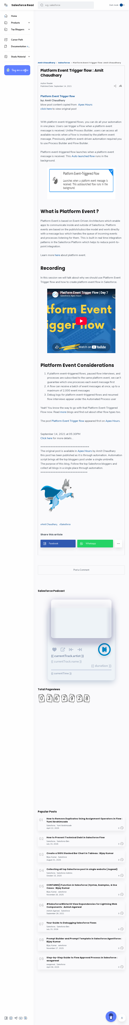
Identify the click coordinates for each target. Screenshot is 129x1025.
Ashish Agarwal (53, 911)
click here (46, 109)
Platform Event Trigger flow (57, 96)
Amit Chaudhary (49, 524)
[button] (41, 5)
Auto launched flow (83, 156)
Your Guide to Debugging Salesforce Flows (71, 922)
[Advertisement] (81, 34)
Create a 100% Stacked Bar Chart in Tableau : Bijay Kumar (80, 853)
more (63, 412)
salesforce (62, 892)
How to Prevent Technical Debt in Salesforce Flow (76, 837)
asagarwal (51, 964)
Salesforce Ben (63, 841)
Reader (50, 83)
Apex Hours (85, 104)
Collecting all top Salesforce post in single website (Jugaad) (82, 869)
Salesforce (65, 524)
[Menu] (6, 5)
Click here (46, 438)
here (57, 255)
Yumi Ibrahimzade (64, 825)
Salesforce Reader (24, 5)
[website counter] (81, 698)
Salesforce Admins (64, 873)
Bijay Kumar (52, 857)
